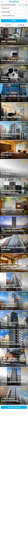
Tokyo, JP (3, 100)
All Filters (21, 25)
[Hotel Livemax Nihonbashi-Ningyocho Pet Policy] (14, 282)
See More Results (14, 407)
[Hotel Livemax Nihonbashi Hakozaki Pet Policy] (14, 244)
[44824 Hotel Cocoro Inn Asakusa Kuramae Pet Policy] (14, 187)
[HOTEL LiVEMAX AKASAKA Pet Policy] (14, 376)
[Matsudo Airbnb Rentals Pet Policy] (14, 55)
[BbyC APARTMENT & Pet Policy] (14, 112)
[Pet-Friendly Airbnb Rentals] (14, 74)
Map (20, 5)
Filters (24, 5)
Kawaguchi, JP (4, 157)
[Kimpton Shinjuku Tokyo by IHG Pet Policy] (14, 93)
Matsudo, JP (4, 44)
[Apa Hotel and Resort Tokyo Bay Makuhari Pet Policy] (14, 225)
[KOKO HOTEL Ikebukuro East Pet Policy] (14, 206)
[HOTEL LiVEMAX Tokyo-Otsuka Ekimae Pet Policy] (14, 319)
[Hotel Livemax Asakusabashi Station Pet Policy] (14, 338)
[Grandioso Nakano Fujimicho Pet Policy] (14, 168)
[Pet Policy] (2, 29)
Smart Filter (7, 25)
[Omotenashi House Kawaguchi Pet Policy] (14, 149)
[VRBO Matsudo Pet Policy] (14, 36)
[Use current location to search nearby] (25, 8)
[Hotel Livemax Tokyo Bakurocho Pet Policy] (14, 130)
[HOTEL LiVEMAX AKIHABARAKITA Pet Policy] (14, 301)
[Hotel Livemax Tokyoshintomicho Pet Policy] (14, 395)
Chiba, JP (3, 233)
